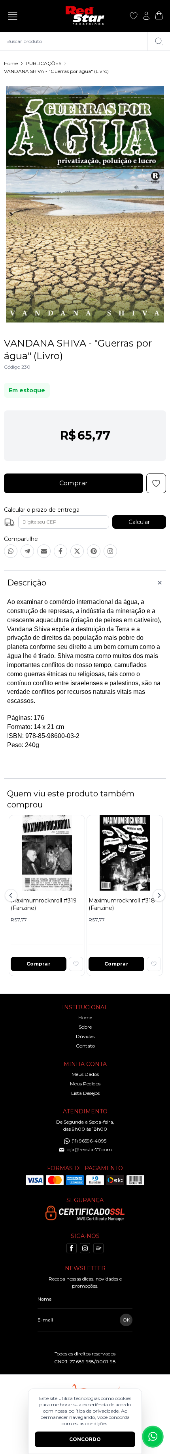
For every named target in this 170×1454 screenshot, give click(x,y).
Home (11, 63)
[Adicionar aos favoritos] (76, 964)
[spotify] (98, 1248)
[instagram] (85, 1248)
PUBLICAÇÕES (43, 63)
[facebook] (71, 1248)
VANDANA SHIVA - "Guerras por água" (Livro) (56, 71)
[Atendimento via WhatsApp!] (153, 1436)
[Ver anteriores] (12, 895)
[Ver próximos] (157, 895)
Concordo (85, 1439)
